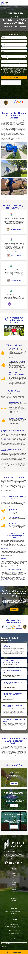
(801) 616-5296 (14, 924)
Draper (14, 873)
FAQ (14, 938)
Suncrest (14, 900)
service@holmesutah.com (14, 922)
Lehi (14, 880)
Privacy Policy (25, 944)
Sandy (14, 893)
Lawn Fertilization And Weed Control (14, 911)
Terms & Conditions (19, 944)
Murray (14, 887)
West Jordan (14, 903)
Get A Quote (14, 609)
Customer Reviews (14, 933)
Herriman (14, 875)
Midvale (14, 882)
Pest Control (14, 913)
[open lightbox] (14, 150)
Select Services (6, 54)
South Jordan (14, 896)
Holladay (14, 878)
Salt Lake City (14, 891)
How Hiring (14, 936)
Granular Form (5, 439)
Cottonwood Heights (14, 871)
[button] (25, 2)
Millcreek (14, 884)
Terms (7, 75)
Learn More (14, 783)
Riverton (14, 889)
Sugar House (14, 898)
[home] (5, 3)
